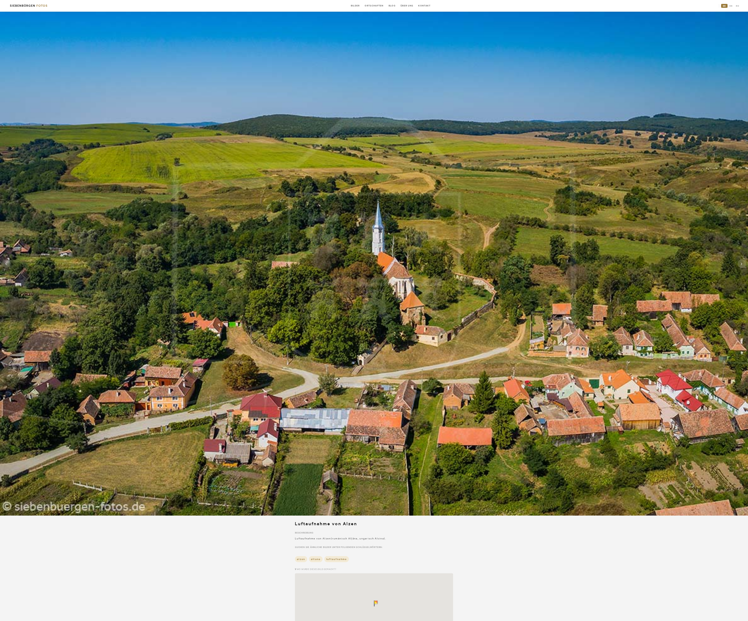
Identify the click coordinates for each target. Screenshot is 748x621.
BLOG (392, 5)
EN (730, 6)
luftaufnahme (336, 559)
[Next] (741, 263)
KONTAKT (424, 5)
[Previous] (6, 263)
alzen (301, 559)
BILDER (355, 5)
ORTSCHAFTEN (374, 5)
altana (316, 559)
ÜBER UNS (406, 5)
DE (724, 6)
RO (737, 6)
